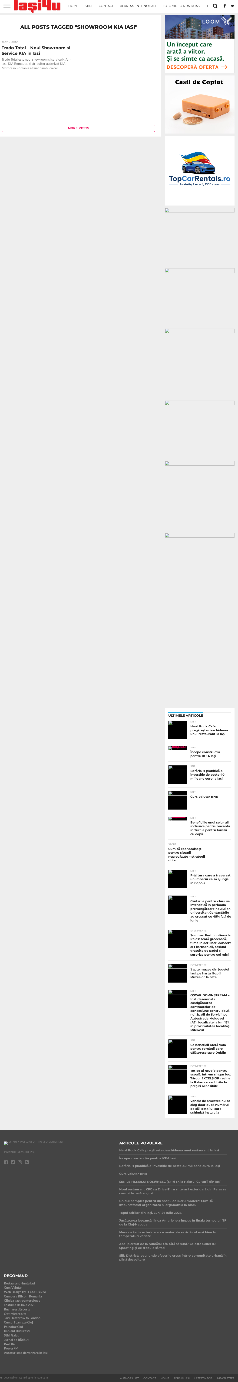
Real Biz (10, 1344)
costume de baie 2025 (19, 1305)
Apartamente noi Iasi (138, 6)
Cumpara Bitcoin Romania (23, 1296)
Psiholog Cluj (13, 1327)
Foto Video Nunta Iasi (182, 6)
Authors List (129, 1378)
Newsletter (226, 1378)
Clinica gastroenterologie (22, 1300)
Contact (106, 6)
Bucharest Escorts (17, 1309)
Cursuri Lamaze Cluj (18, 1322)
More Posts (78, 128)
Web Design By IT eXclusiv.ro (25, 1292)
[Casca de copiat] (200, 134)
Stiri (88, 6)
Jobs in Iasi (182, 1378)
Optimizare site (15, 1314)
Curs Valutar (13, 1287)
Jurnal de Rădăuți (17, 1340)
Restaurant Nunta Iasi (19, 1283)
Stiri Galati (12, 1335)
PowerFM (11, 1348)
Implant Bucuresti (17, 1331)
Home (73, 6)
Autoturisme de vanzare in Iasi (26, 1353)
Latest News (203, 1378)
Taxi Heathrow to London (22, 1318)
